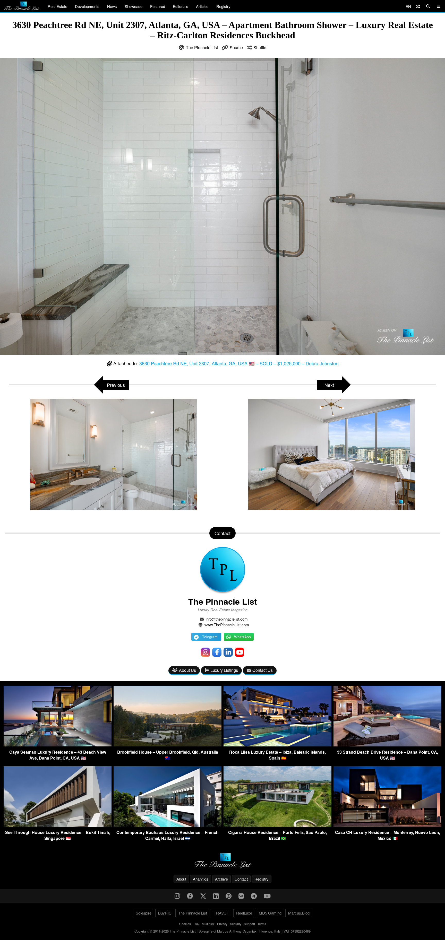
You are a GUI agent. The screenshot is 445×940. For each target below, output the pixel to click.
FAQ (196, 923)
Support (249, 923)
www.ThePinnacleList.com (226, 624)
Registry (223, 6)
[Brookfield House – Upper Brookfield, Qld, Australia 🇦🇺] (167, 744)
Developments (87, 6)
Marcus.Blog (299, 913)
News (112, 6)
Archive (221, 879)
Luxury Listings (224, 670)
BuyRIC (165, 913)
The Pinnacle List (202, 47)
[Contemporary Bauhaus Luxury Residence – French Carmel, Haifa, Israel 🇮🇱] (167, 825)
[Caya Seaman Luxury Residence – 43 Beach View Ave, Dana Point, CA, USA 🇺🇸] (58, 744)
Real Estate (57, 6)
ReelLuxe (244, 913)
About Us (187, 670)
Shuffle (259, 47)
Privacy (222, 923)
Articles (202, 6)
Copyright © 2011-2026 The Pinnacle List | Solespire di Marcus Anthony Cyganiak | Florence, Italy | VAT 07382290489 (222, 931)
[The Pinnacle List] (222, 860)
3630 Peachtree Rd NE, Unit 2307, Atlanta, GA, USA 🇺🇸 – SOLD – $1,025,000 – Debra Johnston (238, 363)
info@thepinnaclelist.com (227, 619)
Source (236, 47)
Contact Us (262, 670)
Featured (157, 6)
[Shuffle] (418, 6)
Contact (241, 879)
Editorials (180, 6)
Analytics (200, 879)
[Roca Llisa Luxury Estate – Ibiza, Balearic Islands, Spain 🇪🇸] (277, 744)
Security (235, 923)
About (181, 879)
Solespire (143, 913)
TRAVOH (221, 913)
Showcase (133, 6)
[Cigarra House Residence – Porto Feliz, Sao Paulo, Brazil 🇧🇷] (277, 825)
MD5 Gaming (270, 913)
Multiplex (208, 923)
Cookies (185, 923)
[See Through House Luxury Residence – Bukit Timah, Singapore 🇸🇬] (58, 825)
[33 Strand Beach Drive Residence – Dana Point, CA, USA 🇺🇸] (387, 744)
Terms (262, 923)
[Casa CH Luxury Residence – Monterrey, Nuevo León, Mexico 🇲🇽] (387, 825)
